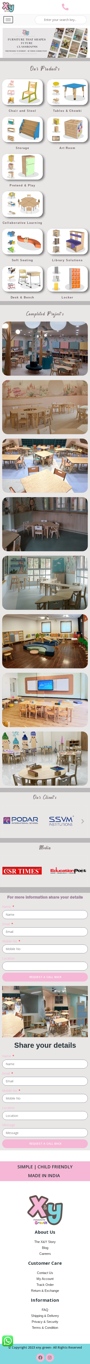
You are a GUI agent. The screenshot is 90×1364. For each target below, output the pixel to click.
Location (8, 958)
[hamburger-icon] (8, 19)
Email (6, 924)
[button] (7, 821)
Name (7, 906)
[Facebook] (40, 1357)
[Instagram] (50, 1357)
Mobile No (10, 941)
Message (8, 1125)
